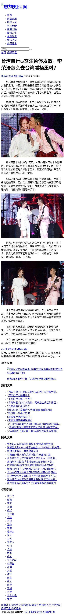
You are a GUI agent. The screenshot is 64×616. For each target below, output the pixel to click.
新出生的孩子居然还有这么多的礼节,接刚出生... (32, 469)
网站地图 (50, 612)
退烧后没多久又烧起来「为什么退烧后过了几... (32, 476)
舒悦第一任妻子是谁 (19, 413)
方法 (9, 517)
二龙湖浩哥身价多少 (19, 406)
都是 (9, 585)
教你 (9, 553)
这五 (9, 503)
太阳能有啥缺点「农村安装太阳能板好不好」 (31, 461)
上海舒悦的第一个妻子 (20, 399)
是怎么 (10, 542)
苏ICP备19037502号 (34, 612)
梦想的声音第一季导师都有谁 (22, 451)
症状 (9, 510)
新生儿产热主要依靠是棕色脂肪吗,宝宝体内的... (32, 479)
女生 (9, 599)
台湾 (4, 349)
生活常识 (12, 36)
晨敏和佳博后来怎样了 (20, 417)
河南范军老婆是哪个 (19, 395)
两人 (9, 581)
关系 (9, 570)
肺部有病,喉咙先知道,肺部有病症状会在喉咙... (31, 465)
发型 (9, 528)
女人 (9, 535)
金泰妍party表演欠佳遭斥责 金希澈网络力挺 (30, 444)
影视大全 (12, 22)
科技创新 (12, 26)
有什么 (10, 514)
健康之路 (12, 29)
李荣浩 (12, 349)
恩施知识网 (7, 76)
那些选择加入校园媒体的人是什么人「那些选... (32, 458)
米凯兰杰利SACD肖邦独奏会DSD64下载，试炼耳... (34, 447)
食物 (9, 549)
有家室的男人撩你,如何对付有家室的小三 (29, 454)
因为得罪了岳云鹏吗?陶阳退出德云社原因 (30, 409)
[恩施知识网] (14, 7)
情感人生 (12, 33)
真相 (9, 588)
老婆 (9, 592)
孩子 (9, 574)
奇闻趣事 (12, 43)
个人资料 (12, 560)
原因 (9, 499)
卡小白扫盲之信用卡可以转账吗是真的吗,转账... (32, 472)
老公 (9, 521)
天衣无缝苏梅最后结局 (20, 420)
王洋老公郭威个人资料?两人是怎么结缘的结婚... (35, 424)
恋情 (9, 567)
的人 (9, 556)
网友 (9, 578)
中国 (9, 546)
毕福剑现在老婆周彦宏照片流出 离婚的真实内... (34, 427)
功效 (9, 507)
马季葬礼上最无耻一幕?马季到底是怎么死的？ (34, 431)
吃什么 (10, 531)
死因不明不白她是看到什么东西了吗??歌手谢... (32, 392)
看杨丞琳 (22, 349)
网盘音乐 (12, 18)
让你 (9, 524)
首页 (9, 15)
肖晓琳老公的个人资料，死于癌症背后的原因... (33, 402)
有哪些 (10, 563)
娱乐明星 (12, 40)
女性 (9, 539)
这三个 (10, 496)
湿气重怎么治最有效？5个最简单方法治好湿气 (31, 483)
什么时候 (12, 595)
